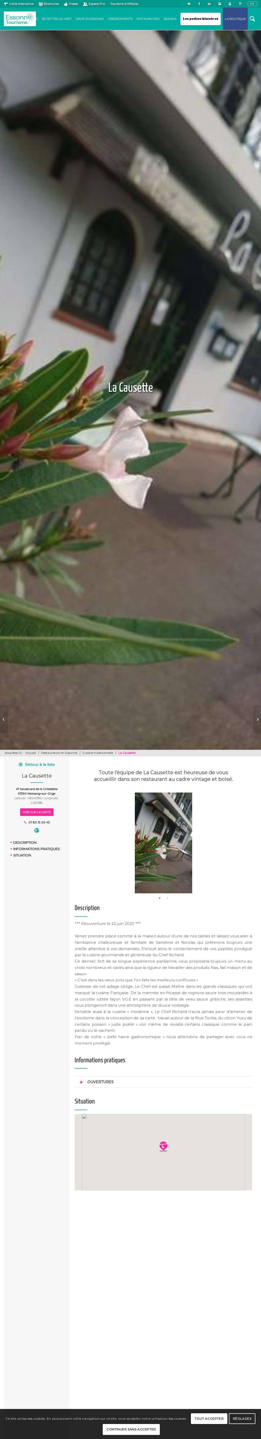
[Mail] (189, 4)
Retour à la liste (40, 764)
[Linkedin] (209, 4)
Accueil (30, 753)
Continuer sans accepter (131, 1429)
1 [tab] (159, 898)
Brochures (51, 4)
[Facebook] (199, 4)
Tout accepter (209, 1418)
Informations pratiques (36, 849)
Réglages (242, 1418)
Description (24, 842)
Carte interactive (21, 4)
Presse (73, 4)
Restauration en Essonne (59, 753)
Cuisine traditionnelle (97, 753)
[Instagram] (219, 4)
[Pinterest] (240, 4)
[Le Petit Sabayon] (4, 719)
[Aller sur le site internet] (36, 831)
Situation (22, 855)
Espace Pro (97, 4)
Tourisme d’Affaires (124, 4)
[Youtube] (229, 4)
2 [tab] (167, 898)
